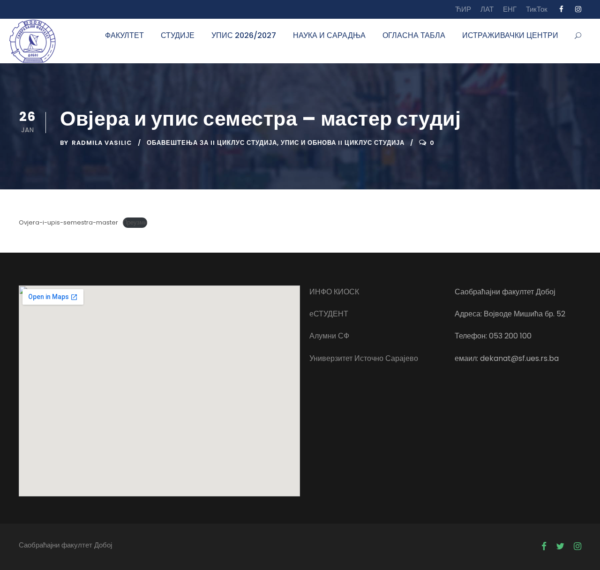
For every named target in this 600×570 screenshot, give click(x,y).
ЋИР (463, 9)
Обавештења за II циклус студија (212, 142)
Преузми (135, 222)
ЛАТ (487, 9)
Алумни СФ (329, 335)
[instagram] (578, 9)
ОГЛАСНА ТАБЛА (413, 35)
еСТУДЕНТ (328, 313)
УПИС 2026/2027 (243, 35)
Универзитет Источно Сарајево (363, 358)
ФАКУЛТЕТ (124, 35)
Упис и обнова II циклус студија (343, 142)
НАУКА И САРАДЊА (329, 35)
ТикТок (537, 9)
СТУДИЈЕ (178, 35)
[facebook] (561, 9)
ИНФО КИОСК (334, 291)
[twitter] (560, 546)
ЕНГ (510, 9)
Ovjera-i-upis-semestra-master (68, 222)
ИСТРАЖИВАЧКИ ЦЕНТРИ (510, 35)
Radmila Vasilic (102, 142)
